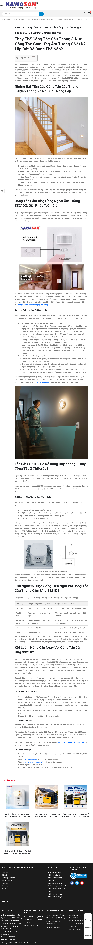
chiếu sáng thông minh (42, 382)
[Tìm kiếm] (41, 14)
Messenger (88, 935)
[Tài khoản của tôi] (85, 13)
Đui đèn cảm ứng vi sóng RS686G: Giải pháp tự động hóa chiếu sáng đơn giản (17, 816)
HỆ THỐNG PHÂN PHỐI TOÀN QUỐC (71, 742)
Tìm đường (88, 920)
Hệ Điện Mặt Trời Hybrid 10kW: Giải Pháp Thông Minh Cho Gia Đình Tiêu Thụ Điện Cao (17, 853)
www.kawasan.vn (31, 759)
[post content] (18, 797)
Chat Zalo (88, 927)
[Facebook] (72, 883)
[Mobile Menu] (1, 5)
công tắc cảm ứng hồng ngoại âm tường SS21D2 (36, 305)
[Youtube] (82, 883)
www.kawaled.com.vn (33, 762)
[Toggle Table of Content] (32, 58)
